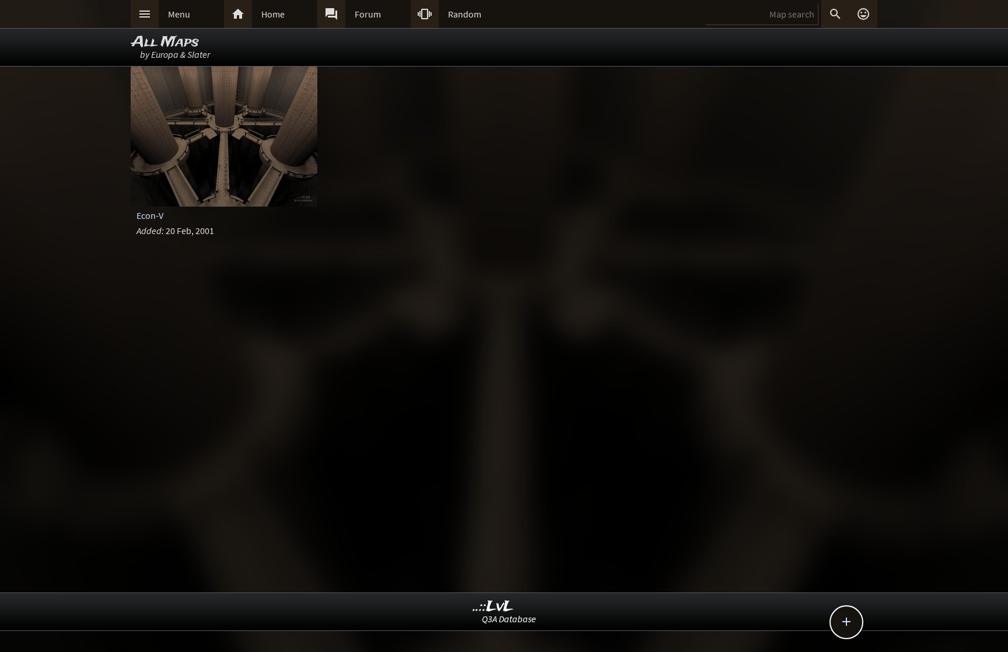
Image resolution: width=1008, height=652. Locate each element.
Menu (179, 14)
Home (273, 14)
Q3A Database (509, 619)
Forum (368, 14)
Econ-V (149, 215)
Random (464, 14)
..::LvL (493, 607)
